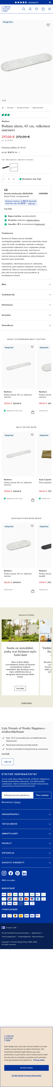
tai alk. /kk (9, 152)
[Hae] (23, 8)
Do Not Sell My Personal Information (15, 933)
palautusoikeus (33, 220)
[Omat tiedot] (30, 8)
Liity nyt (31, 203)
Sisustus (10, 108)
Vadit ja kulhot (38, 108)
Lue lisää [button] (8, 208)
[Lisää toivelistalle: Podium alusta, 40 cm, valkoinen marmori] (32, 525)
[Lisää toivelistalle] (48, 25)
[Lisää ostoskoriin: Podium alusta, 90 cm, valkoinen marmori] (33, 412)
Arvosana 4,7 (33, 2)
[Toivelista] (36, 8)
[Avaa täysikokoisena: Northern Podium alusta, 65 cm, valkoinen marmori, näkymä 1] (26, 62)
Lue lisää (5, 753)
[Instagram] (4, 873)
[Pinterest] (17, 873)
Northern (6, 121)
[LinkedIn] (24, 873)
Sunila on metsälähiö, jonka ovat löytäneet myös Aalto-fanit (20, 651)
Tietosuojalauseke (9, 937)
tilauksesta (39, 224)
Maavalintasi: (7, 802)
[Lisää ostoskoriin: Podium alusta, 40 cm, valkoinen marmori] (33, 591)
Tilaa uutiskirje (42, 795)
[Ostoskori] (43, 8)
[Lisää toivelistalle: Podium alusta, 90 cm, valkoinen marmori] (32, 347)
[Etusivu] (3, 108)
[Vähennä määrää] (4, 179)
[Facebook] (10, 873)
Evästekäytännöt (24, 937)
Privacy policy (39, 1060)
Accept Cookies (26, 1068)
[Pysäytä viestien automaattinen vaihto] (50, 2)
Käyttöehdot (36, 933)
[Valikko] (49, 8)
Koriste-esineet (23, 108)
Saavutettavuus (38, 937)
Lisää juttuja (26, 703)
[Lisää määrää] (14, 179)
